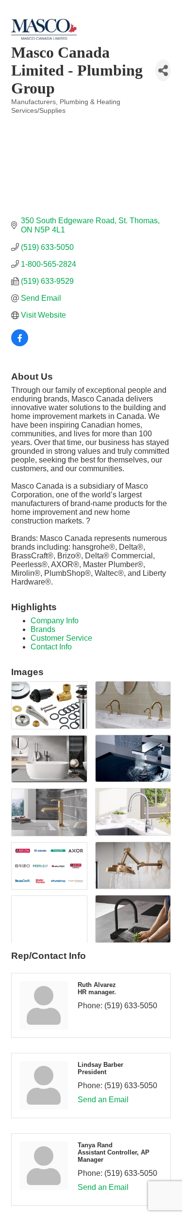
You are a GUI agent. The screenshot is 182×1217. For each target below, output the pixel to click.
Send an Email (103, 1099)
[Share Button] (163, 70)
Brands (43, 629)
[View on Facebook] (19, 343)
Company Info (55, 620)
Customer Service (61, 638)
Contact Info (51, 647)
